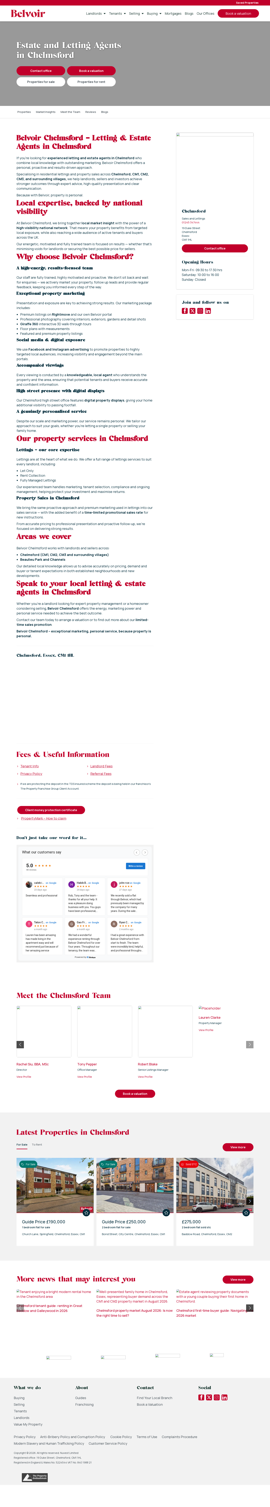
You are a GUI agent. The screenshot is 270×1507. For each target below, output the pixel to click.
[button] (85, 695)
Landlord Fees (101, 766)
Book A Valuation (91, 71)
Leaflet (150, 735)
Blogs (189, 13)
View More (238, 1147)
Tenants (115, 13)
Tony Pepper (148, 1064)
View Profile (24, 1082)
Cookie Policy (121, 1437)
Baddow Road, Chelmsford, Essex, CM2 (207, 1234)
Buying (152, 13)
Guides (80, 1398)
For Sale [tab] (22, 1144)
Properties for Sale (41, 82)
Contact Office (41, 71)
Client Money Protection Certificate (51, 810)
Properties (24, 112)
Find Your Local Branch (154, 1398)
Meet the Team (70, 112)
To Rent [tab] (37, 1144)
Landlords (94, 13)
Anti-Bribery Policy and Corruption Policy (73, 1437)
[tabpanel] (135, 1200)
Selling (134, 13)
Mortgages (173, 13)
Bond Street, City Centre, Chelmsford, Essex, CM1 (133, 1234)
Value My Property (28, 1424)
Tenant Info (29, 766)
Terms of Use (146, 1437)
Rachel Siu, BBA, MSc (93, 1064)
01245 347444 (190, 222)
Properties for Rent (91, 82)
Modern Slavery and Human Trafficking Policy (49, 1443)
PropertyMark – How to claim (43, 818)
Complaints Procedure (179, 1437)
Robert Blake (208, 1064)
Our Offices (205, 13)
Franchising (84, 1404)
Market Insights (45, 112)
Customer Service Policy (108, 1443)
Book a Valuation (150, 1404)
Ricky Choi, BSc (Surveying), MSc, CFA (43, 1066)
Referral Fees (100, 773)
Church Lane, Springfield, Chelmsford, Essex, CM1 (53, 1234)
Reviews (90, 112)
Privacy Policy (31, 773)
